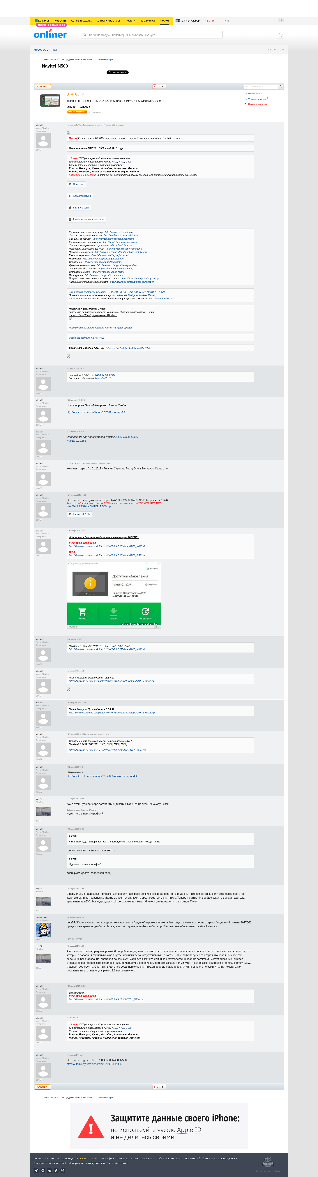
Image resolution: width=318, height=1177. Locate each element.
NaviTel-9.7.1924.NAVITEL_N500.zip (89, 506)
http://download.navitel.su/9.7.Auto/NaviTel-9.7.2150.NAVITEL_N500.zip (107, 649)
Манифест (108, 1158)
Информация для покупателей (87, 1163)
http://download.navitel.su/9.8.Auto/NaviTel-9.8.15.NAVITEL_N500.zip (106, 999)
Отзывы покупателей (257, 99)
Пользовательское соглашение (135, 1158)
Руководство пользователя (88, 219)
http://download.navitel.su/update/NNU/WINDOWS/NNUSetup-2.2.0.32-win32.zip (112, 712)
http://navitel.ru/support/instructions (104, 275)
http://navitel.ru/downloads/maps (121, 235)
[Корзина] (280, 34)
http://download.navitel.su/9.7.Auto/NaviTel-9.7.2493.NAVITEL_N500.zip (107, 750)
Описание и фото (256, 94)
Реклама (82, 1158)
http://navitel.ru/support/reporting (115, 268)
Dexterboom (41, 917)
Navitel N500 (55, 65)
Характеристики (82, 196)
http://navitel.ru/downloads (119, 232)
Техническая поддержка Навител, (117, 292)
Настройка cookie (117, 1163)
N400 (121, 161)
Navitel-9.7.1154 (76, 440)
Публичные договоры (169, 1158)
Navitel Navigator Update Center (137, 295)
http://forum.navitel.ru (160, 298)
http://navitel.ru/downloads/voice (120, 242)
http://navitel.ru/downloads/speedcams (114, 238)
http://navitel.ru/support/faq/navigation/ (103, 258)
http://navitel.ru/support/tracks (109, 272)
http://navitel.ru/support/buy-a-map (140, 278)
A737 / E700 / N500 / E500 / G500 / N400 (128, 348)
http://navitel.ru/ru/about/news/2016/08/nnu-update (96, 412)
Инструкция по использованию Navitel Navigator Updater (100, 327)
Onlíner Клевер (190, 20)
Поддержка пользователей (50, 1163)
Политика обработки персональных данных (211, 1158)
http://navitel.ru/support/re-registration (117, 265)
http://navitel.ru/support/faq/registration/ (107, 255)
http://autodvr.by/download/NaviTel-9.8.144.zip (94, 1063)
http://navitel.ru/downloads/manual (114, 245)
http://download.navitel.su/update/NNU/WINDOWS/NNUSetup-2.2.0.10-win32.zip (112, 681)
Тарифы (94, 1158)
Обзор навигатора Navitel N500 (86, 337)
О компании (41, 1158)
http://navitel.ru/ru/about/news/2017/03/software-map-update (102, 776)
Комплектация (81, 207)
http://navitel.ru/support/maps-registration (132, 281)
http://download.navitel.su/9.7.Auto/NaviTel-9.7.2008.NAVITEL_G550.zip (107, 555)
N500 (114, 161)
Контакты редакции (63, 1158)
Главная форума (50, 59)
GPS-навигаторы (105, 59)
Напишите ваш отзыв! (257, 104)
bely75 (39, 799)
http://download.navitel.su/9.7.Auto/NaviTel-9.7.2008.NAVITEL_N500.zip (107, 546)
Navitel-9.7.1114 (103, 378)
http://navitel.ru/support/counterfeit (125, 248)
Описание (78, 184)
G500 (128, 161)
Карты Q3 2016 (81, 514)
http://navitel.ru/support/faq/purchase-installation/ (121, 252)
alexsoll (39, 125)
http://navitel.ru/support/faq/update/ (103, 262)
